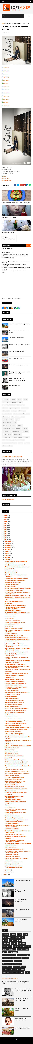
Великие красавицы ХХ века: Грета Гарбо (16, 658)
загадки (14, 411)
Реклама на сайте (6, 977)
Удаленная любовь (11, 633)
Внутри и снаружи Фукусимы (14, 643)
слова (16, 966)
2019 (5, 524)
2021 (5, 520)
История (5, 399)
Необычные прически (12, 816)
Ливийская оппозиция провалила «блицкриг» (16, 562)
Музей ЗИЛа (9, 626)
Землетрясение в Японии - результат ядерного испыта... (17, 661)
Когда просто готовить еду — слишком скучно (16, 202)
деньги (5, 408)
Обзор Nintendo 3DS (11, 624)
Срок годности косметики (13, 862)
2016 (5, 530)
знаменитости (7, 413)
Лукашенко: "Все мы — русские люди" (17, 669)
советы (5, 440)
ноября (7, 543)
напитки (20, 955)
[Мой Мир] (7, 308)
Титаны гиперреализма (9, 217)
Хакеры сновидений (11, 584)
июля (7, 551)
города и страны (8, 405)
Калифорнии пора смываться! (15, 565)
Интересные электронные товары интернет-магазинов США (16, 820)
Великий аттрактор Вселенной (18, 365)
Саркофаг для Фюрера (12, 856)
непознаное (16, 428)
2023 (5, 516)
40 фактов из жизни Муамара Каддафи (18, 588)
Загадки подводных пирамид (14, 675)
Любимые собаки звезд (13, 799)
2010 (5, 874)
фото (20, 443)
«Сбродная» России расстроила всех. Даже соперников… (17, 649)
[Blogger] (12, 308)
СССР (19, 399)
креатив (8, 23)
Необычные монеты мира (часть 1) (16, 762)
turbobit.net (5, 178)
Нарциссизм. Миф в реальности (15, 710)
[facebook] (30, 1)
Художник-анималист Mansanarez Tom (18, 595)
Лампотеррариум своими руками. (16, 729)
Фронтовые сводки (11, 754)
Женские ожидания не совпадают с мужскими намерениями (17, 720)
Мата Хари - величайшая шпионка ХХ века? (17, 737)
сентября (8, 547)
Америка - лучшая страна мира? (15, 836)
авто (25, 399)
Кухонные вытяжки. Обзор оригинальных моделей (14, 866)
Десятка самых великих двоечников (17, 567)
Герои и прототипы (11, 716)
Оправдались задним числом (14, 786)
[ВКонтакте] (3, 308)
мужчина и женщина (9, 425)
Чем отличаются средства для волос (17, 773)
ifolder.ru (4, 176)
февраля (8, 870)
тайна (22, 440)
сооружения (14, 440)
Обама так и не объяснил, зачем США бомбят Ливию (17, 613)
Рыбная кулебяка (10, 616)
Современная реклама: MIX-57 (15, 622)
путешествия (7, 437)
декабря (8, 541)
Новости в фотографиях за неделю (16, 673)
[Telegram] (19, 308)
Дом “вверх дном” (11, 573)
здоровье (22, 411)
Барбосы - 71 (9, 838)
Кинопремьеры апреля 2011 (14, 628)
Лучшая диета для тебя (12, 610)
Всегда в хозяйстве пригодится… (16, 723)
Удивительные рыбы (12, 775)
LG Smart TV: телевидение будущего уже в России (17, 593)
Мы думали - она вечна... (13, 582)
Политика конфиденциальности (10, 978)
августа (7, 549)
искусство (6, 416)
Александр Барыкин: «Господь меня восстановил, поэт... (17, 666)
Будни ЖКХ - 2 (9, 569)
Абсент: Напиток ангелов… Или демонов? (15, 813)
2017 (5, 528)
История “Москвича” (12, 690)
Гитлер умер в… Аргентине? (14, 679)
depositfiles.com (7, 180)
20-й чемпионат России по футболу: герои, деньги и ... (17, 826)
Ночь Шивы (8, 603)
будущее (13, 402)
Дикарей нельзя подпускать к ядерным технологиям (15, 782)
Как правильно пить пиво (13, 718)
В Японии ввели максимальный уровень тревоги (15, 607)
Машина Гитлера (10, 791)
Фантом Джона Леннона (13, 725)
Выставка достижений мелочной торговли (16, 793)
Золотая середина (11, 571)
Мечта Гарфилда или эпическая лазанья (15, 575)
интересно (17, 413)
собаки (27, 437)
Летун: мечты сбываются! (13, 704)
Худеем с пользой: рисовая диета (16, 789)
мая (6, 555)
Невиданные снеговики (9, 232)
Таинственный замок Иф (16, 337)
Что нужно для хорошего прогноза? (17, 692)
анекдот (5, 402)
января (7, 872)
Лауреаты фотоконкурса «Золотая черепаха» (16, 645)
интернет (26, 413)
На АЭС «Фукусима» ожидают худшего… (14, 713)
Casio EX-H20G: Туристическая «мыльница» (15, 654)
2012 (5, 538)
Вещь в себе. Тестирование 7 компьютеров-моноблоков (15, 734)
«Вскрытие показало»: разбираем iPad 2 (17, 766)
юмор (4, 446)
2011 (5, 540)
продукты (25, 431)
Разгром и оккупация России (14, 777)
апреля (7, 557)
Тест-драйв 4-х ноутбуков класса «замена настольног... (16, 687)
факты (14, 443)
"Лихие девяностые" (12, 864)
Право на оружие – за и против (15, 664)
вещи (20, 402)
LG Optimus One (10, 807)
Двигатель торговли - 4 (13, 706)
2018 (5, 526)
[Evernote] (17, 308)
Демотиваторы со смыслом (14, 601)
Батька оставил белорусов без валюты (18, 745)
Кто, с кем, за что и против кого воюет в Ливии (17, 630)
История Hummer (14, 385)
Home (3, 23)
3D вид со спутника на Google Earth (17, 708)
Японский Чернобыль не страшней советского (16, 859)
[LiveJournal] (15, 308)
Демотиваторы (10, 750)
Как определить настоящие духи (16, 764)
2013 (5, 536)
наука (19, 425)
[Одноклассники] (5, 308)
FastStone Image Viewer (13, 620)
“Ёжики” (7, 805)
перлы (25, 428)
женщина (24, 408)
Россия (13, 399)
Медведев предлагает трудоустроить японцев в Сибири (17, 851)
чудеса (27, 443)
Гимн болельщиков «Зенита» (14, 702)
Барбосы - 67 (9, 677)
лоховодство (7, 422)
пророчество (7, 434)
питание (5, 431)
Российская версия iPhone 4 (14, 700)
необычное (6, 428)
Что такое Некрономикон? (14, 818)
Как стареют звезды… (12, 854)
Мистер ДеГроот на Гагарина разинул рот (17, 598)
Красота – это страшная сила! (14, 681)
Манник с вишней (11, 696)
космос (5, 419)
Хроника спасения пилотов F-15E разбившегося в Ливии (16, 684)
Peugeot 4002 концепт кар (14, 769)
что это (14, 972)
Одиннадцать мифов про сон (14, 849)
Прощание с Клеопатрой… (13, 779)
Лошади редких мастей (16, 351)
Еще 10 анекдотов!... (8, 499)
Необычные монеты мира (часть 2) (16, 637)
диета (17, 408)
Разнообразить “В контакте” (14, 590)
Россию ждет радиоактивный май (16, 578)
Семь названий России (16, 358)
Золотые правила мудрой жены (15, 605)
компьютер (21, 416)
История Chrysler (10, 586)
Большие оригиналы (12, 823)
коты (11, 419)
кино (13, 416)
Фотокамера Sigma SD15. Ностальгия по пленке (18, 741)
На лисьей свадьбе (11, 784)
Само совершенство (11, 698)
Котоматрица (9, 618)
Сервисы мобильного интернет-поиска (18, 727)
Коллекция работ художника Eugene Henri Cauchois (17, 640)
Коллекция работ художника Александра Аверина (14, 840)
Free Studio (8, 671)
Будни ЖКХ (8, 758)
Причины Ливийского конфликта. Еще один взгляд (17, 831)
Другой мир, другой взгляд (14, 635)
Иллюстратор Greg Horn (13, 731)
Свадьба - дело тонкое (12, 694)
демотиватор (20, 405)
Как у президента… (11, 847)
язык (10, 446)
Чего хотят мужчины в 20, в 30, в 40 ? (17, 771)
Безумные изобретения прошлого (19, 344)
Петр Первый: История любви (15, 580)
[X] (10, 308)
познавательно (15, 431)
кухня (17, 419)
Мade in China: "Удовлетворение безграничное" (15, 809)
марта (7, 559)
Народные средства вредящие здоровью (15, 802)
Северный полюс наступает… (14, 756)
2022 (5, 518)
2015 (5, 532)
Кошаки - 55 (9, 743)
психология (17, 434)
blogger (28, 245)
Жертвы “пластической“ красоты (16, 652)
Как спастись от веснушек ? (14, 834)
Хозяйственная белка (12, 829)
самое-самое (18, 437)
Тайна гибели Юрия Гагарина (15, 760)
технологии (6, 443)
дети (11, 408)
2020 (5, 522)
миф (14, 422)
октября (8, 545)
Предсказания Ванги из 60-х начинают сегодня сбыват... (18, 844)
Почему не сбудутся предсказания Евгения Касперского (20, 372)
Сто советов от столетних (12, 456)
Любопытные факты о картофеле (19, 324)
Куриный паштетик (11, 752)
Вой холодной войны (12, 748)
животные (6, 411)
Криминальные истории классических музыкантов (17, 379)
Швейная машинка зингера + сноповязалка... (14, 796)
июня (7, 553)
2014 (5, 534)
